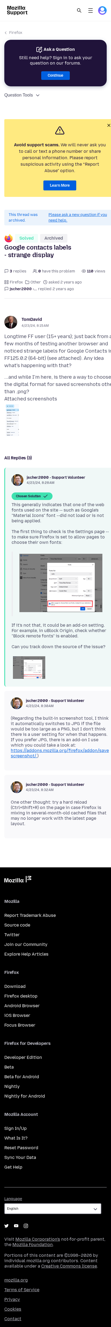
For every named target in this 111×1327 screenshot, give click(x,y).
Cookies (12, 1309)
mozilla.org (16, 1280)
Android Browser (22, 1005)
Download (15, 986)
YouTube (16, 1226)
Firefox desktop (20, 996)
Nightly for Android (24, 1096)
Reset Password (21, 1147)
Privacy (12, 1299)
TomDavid (32, 319)
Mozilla (17, 880)
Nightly (12, 1086)
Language (13, 1199)
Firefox (15, 32)
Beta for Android (21, 1076)
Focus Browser (19, 1025)
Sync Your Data (20, 1157)
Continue (55, 75)
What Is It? (15, 1138)
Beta (9, 1067)
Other (35, 282)
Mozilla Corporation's (37, 1239)
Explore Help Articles (26, 954)
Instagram (26, 1226)
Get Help (13, 1167)
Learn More (60, 185)
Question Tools (18, 95)
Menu (90, 10)
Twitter (12, 934)
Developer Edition (23, 1057)
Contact (12, 1318)
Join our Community (25, 944)
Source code (17, 925)
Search (79, 10)
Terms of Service (21, 1289)
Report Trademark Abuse (30, 915)
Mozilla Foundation (32, 1244)
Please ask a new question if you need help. (77, 217)
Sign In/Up (15, 1128)
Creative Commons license (69, 1266)
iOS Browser (17, 1015)
